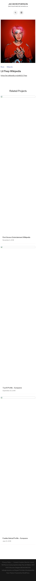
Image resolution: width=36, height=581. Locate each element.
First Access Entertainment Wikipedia (16, 237)
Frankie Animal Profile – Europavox (15, 538)
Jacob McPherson (18, 4)
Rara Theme (10, 573)
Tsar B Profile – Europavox (12, 388)
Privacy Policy (6, 562)
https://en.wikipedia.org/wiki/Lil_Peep (14, 75)
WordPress (25, 573)
